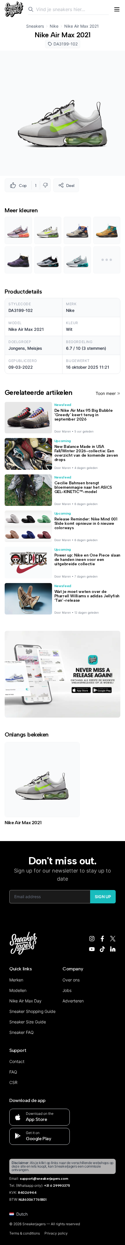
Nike (54, 26)
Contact (16, 1061)
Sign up (103, 896)
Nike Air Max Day (25, 1000)
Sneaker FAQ (21, 1032)
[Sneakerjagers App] (62, 674)
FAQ (13, 1071)
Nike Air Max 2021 (81, 26)
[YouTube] (92, 949)
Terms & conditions (24, 1233)
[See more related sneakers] (107, 260)
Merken (16, 979)
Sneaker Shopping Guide (32, 1011)
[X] (113, 939)
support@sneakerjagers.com (44, 1179)
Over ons (71, 979)
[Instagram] (92, 939)
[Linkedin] (113, 949)
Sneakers (35, 26)
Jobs (67, 990)
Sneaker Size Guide (27, 1021)
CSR (13, 1082)
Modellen (17, 990)
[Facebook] (102, 939)
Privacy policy (56, 1233)
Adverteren (73, 1000)
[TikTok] (102, 949)
